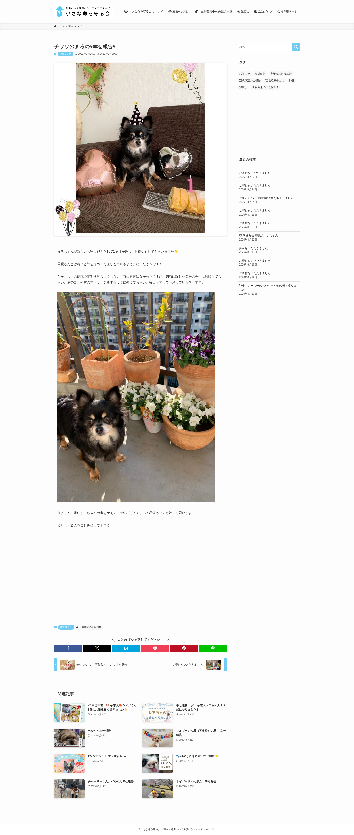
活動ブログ (65, 54)
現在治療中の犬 (275, 80)
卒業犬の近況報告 (91, 627)
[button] (68, 648)
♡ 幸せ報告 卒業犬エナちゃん (258, 237)
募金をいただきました (253, 250)
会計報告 (260, 73)
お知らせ (244, 73)
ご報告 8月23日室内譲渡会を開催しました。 (267, 200)
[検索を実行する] (296, 47)
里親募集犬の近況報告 (265, 87)
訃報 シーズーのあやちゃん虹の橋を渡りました (267, 289)
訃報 (291, 80)
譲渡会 (243, 87)
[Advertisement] (140, 582)
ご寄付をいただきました (255, 175)
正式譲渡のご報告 (250, 80)
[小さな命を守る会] (83, 11)
